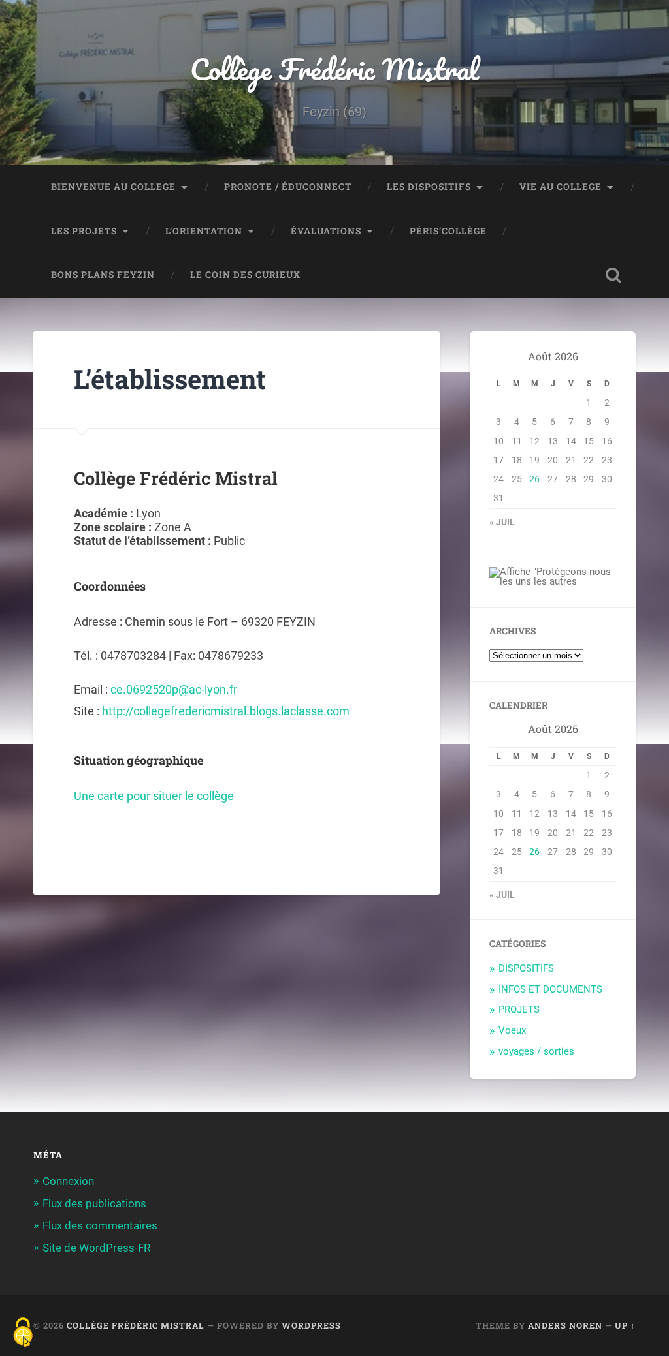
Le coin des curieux (245, 275)
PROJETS (519, 1009)
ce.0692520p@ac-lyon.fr (173, 689)
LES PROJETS (84, 231)
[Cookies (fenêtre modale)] (23, 1333)
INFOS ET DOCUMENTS (550, 989)
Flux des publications (94, 1203)
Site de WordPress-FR (96, 1247)
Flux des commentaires (99, 1225)
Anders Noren (565, 1325)
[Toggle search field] (613, 275)
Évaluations (326, 231)
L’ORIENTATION (203, 231)
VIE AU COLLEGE (560, 187)
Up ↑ (625, 1325)
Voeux (512, 1030)
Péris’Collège (448, 231)
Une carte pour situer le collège (154, 796)
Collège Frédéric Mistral (334, 69)
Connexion (68, 1181)
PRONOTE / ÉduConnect (287, 187)
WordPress (311, 1325)
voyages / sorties (536, 1051)
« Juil (502, 522)
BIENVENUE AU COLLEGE (113, 187)
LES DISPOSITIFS (429, 187)
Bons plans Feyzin (103, 275)
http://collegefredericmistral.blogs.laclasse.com (226, 711)
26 (534, 479)
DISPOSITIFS (526, 968)
